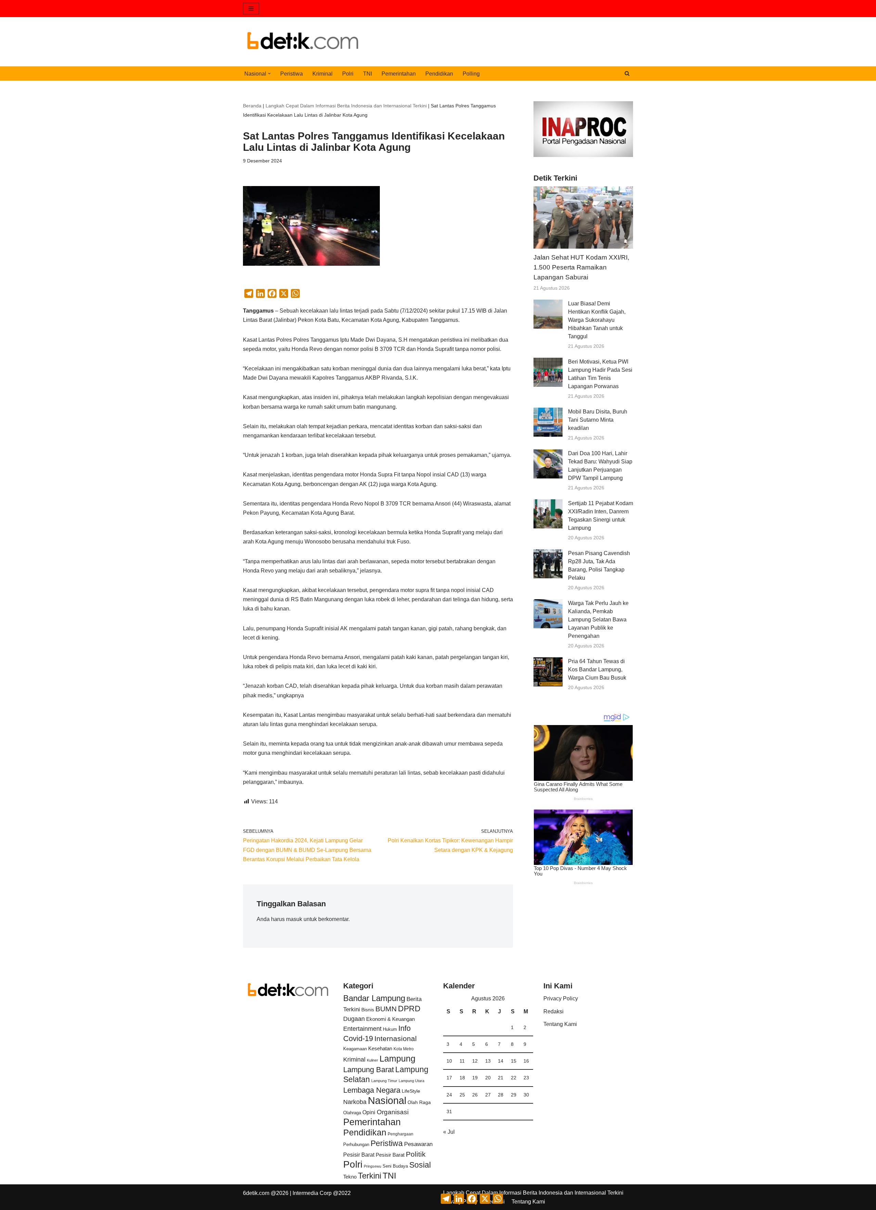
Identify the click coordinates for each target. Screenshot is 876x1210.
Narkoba (354, 1101)
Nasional (387, 1100)
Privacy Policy (560, 998)
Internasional (395, 1038)
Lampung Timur (384, 1081)
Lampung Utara (411, 1081)
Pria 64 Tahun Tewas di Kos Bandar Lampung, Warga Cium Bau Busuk (597, 669)
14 (500, 1061)
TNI (367, 74)
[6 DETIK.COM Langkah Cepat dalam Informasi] (303, 41)
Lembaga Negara (371, 1090)
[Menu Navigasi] (251, 8)
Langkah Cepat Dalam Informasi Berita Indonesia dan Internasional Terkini (346, 105)
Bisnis (367, 1009)
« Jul (449, 1132)
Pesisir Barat (358, 1155)
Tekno (350, 1177)
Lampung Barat (368, 1069)
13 (488, 1061)
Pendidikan (439, 74)
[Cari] (627, 73)
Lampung (397, 1058)
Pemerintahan (399, 74)
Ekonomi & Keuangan (390, 1019)
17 (449, 1077)
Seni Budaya (395, 1166)
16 (526, 1061)
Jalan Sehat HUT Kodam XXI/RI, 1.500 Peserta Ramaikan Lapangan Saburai (581, 267)
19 (475, 1077)
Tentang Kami (560, 1024)
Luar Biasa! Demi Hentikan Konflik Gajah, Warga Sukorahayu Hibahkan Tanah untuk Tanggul (597, 320)
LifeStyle (411, 1091)
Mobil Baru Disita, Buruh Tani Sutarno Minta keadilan (597, 420)
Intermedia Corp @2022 (322, 1193)
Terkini (369, 1175)
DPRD (409, 1008)
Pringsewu (372, 1166)
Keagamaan (355, 1048)
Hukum (390, 1029)
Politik (416, 1154)
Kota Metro (404, 1049)
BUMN (386, 1009)
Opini (368, 1112)
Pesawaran (418, 1144)
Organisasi (393, 1112)
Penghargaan (400, 1134)
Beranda (252, 105)
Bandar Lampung (374, 998)
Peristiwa (291, 74)
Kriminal (322, 74)
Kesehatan (380, 1048)
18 (462, 1077)
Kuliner (372, 1060)
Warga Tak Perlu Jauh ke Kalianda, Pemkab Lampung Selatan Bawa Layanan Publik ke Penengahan (598, 619)
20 (488, 1077)
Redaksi (553, 1011)
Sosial (420, 1164)
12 (475, 1061)
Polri (347, 74)
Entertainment (362, 1028)
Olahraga (352, 1112)
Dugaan (354, 1018)
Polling (471, 74)
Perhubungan (356, 1144)
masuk (294, 919)
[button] (269, 73)
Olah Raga (419, 1102)
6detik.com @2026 (265, 1193)
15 (513, 1061)
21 (500, 1077)
